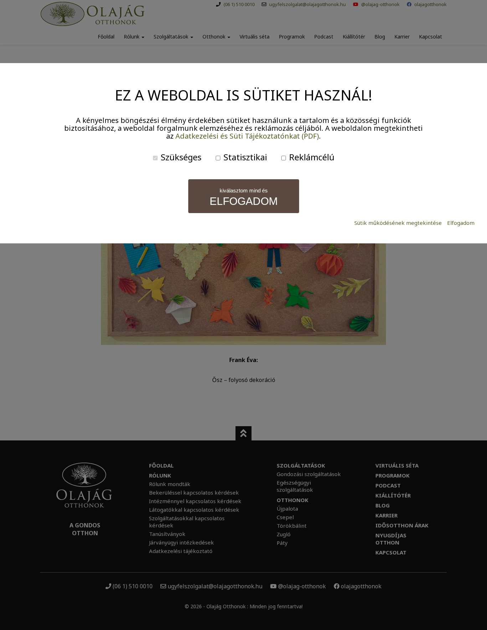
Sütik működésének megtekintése (398, 223)
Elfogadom (461, 223)
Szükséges (180, 157)
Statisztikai (244, 157)
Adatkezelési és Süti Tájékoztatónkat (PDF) (247, 136)
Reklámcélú (310, 157)
